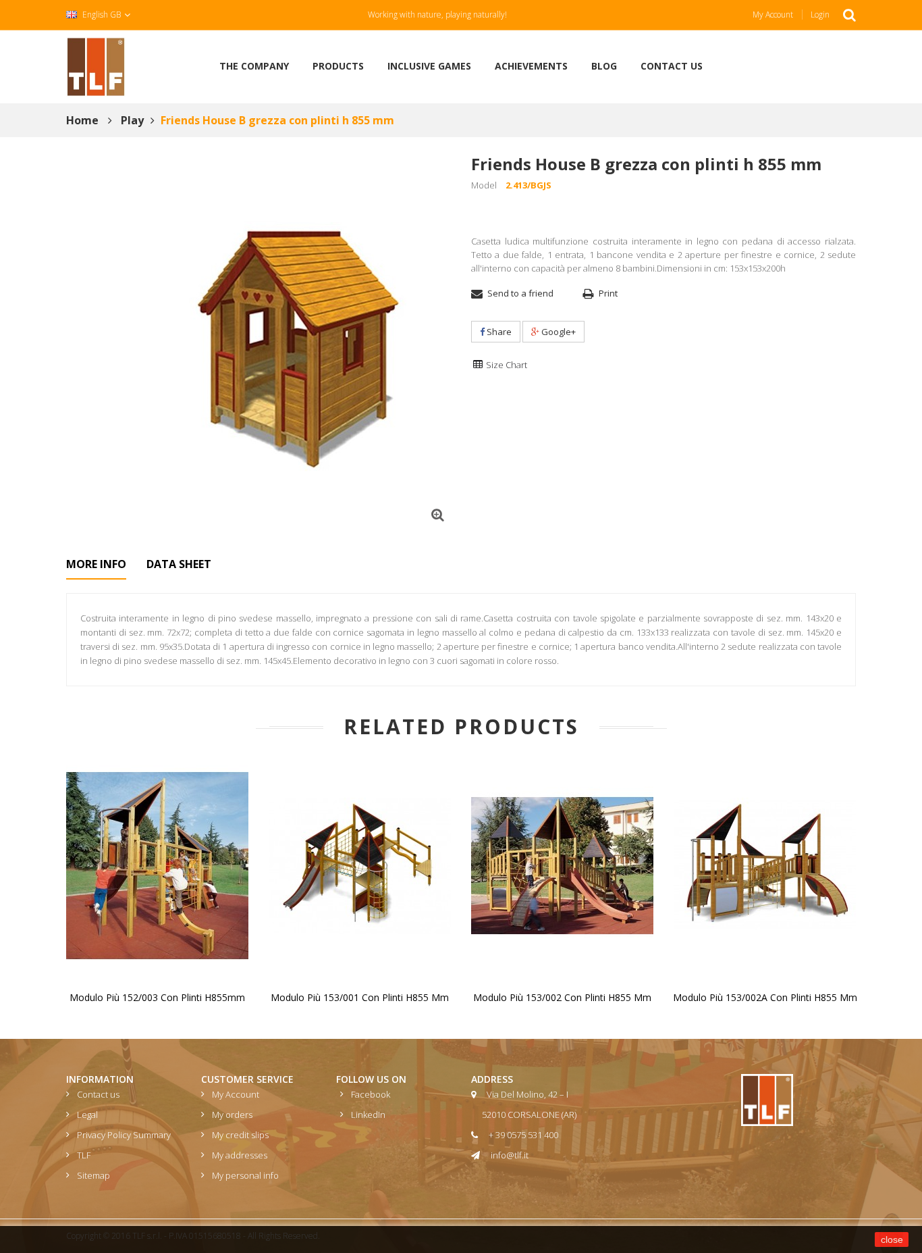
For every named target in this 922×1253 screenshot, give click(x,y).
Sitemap (93, 1175)
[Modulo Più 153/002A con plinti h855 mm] (765, 865)
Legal (87, 1114)
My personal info (245, 1175)
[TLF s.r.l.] (96, 65)
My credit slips (240, 1135)
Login (820, 14)
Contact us (98, 1094)
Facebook (370, 1094)
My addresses (239, 1155)
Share (498, 332)
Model (484, 185)
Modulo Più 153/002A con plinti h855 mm (765, 997)
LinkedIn (368, 1114)
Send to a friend (520, 293)
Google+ (557, 332)
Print (608, 293)
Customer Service (247, 1079)
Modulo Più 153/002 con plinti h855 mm (562, 997)
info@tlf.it (509, 1155)
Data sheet (178, 564)
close (892, 1239)
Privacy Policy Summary (124, 1135)
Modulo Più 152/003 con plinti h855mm (157, 997)
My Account (773, 14)
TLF (83, 1155)
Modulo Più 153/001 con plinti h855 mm (360, 997)
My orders (232, 1114)
